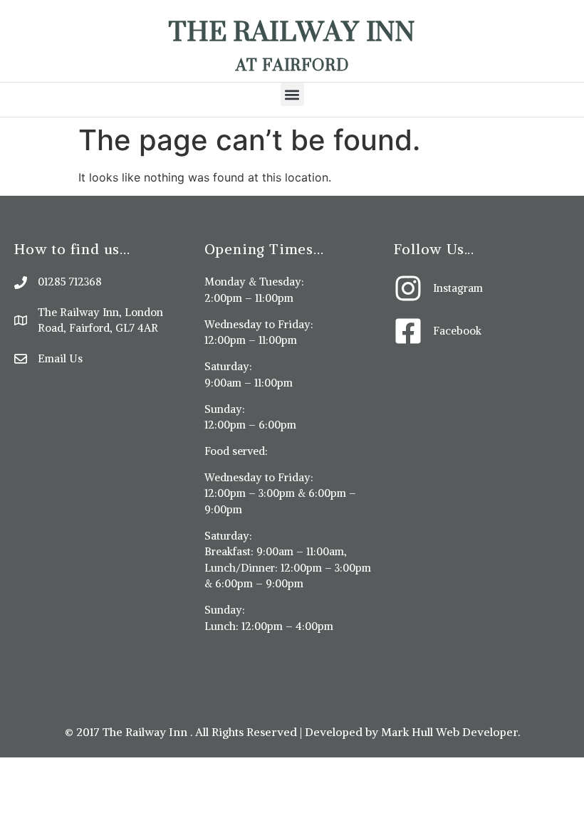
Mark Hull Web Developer (449, 732)
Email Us (60, 358)
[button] (292, 94)
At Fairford (292, 64)
